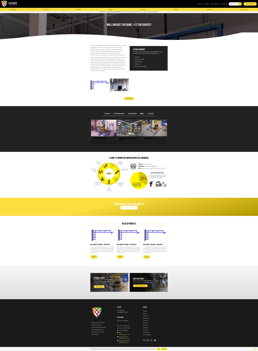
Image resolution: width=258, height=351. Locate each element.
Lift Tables (110, 9)
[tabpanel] (129, 132)
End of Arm (46, 9)
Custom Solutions (244, 9)
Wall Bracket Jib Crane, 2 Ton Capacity (126, 245)
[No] (255, 349)
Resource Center (215, 4)
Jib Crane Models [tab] (133, 113)
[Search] (240, 4)
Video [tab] (143, 113)
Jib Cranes (78, 9)
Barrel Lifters (13, 9)
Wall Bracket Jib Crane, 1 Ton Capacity (100, 245)
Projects (207, 4)
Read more (164, 348)
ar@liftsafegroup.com (124, 342)
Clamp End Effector (149, 138)
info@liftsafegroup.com (124, 334)
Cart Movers (143, 9)
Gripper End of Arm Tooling (100, 138)
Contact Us (224, 4)
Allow (158, 348)
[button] (129, 132)
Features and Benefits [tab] (120, 113)
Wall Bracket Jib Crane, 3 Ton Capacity (153, 245)
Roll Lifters (175, 9)
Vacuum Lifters (209, 9)
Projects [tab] (108, 113)
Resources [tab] (151, 113)
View (93, 257)
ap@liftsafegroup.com (124, 338)
